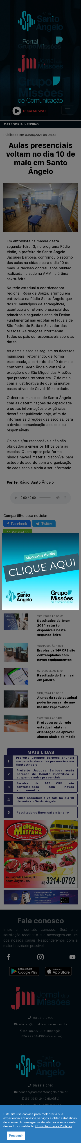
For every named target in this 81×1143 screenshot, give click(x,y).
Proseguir (16, 1135)
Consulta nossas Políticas (53, 1126)
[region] (40, 1124)
